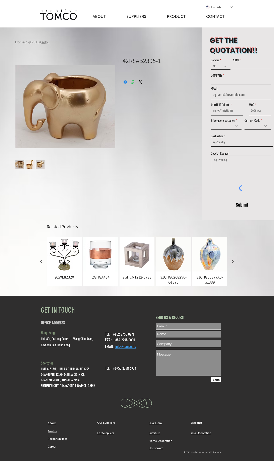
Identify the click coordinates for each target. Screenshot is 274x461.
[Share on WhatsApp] (132, 82)
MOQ (251, 105)
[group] (137, 261)
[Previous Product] (41, 261)
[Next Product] (232, 261)
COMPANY (216, 75)
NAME (236, 60)
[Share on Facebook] (125, 82)
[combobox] (242, 142)
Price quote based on (223, 120)
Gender (215, 60)
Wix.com (217, 452)
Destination (217, 136)
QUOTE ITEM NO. (220, 105)
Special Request (220, 153)
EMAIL (214, 88)
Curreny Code (252, 120)
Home (19, 42)
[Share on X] (140, 82)
